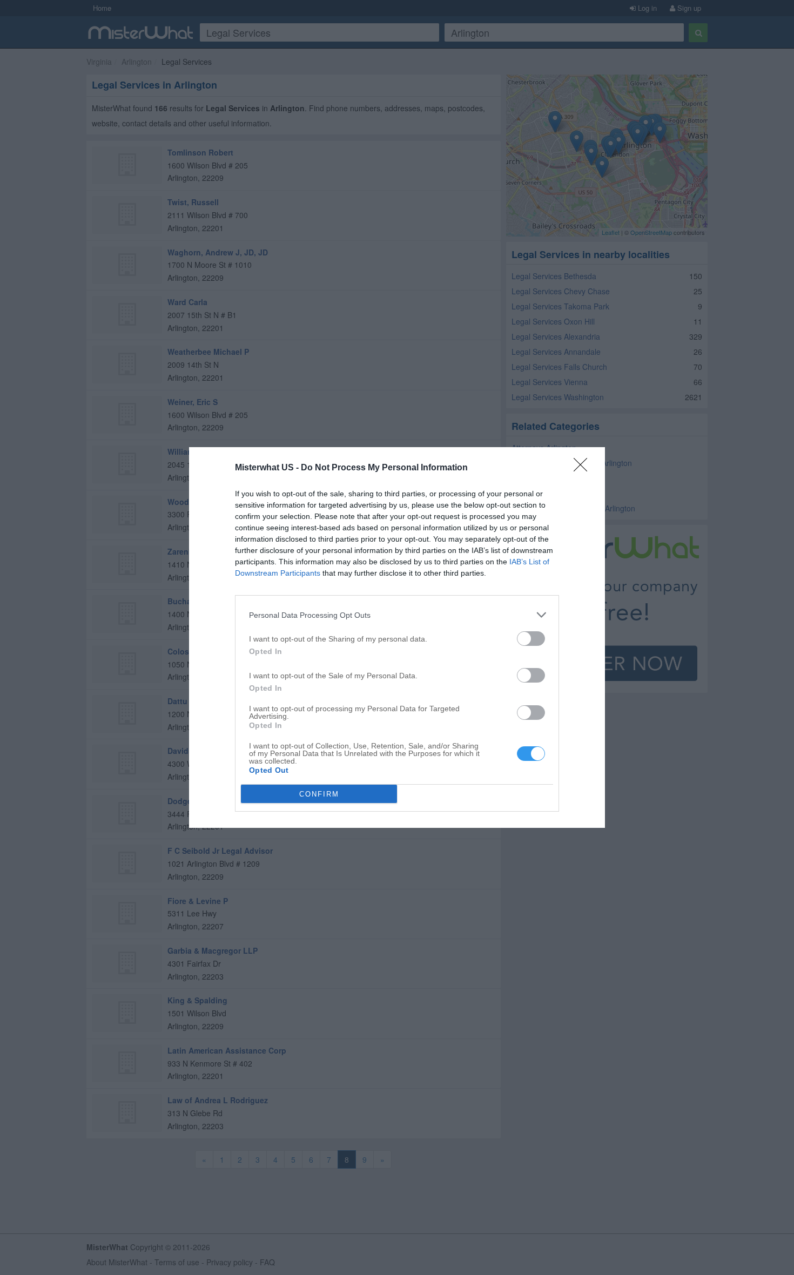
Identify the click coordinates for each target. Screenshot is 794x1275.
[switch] (531, 638)
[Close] (584, 468)
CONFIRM (319, 794)
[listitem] (397, 614)
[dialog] (397, 637)
